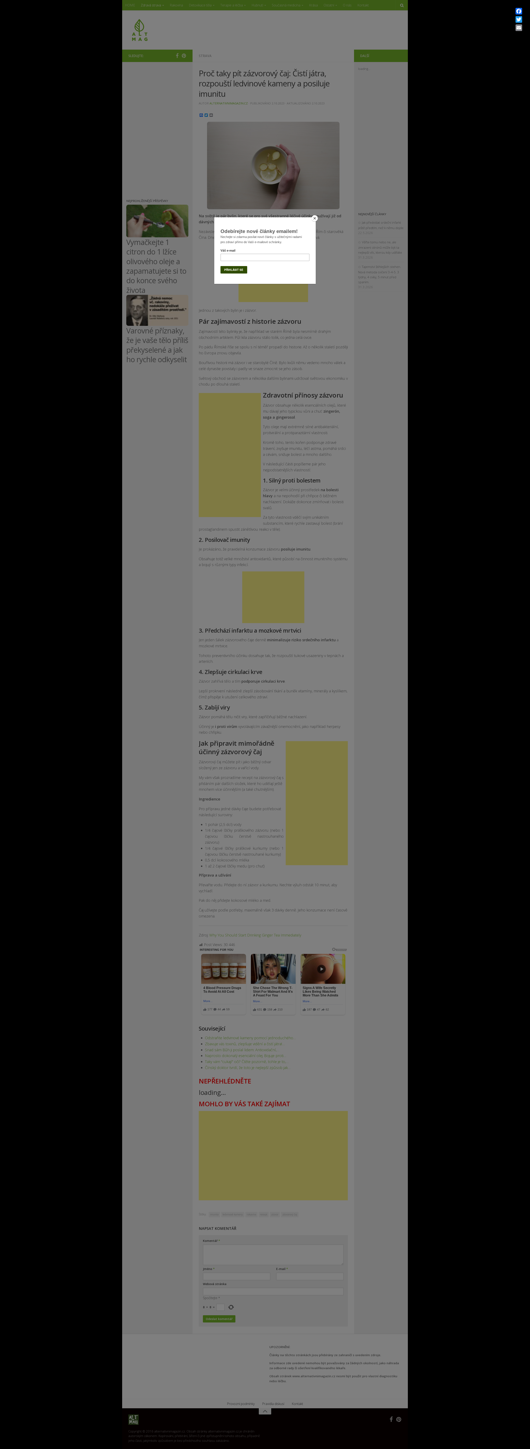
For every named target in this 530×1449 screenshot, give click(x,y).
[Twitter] (519, 19)
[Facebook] (519, 11)
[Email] (519, 28)
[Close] (315, 218)
